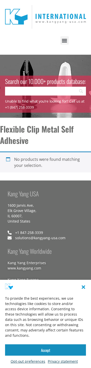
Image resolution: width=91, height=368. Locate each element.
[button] (83, 287)
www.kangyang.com (24, 268)
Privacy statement (63, 361)
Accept (45, 350)
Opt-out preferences (28, 361)
